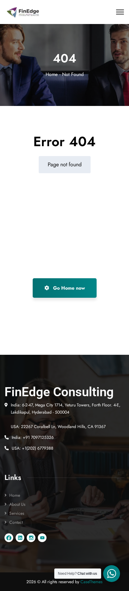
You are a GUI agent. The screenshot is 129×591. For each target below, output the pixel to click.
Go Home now (68, 288)
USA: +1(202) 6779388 (32, 448)
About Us (17, 504)
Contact (16, 522)
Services (16, 513)
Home (52, 74)
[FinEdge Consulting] (23, 12)
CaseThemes (91, 582)
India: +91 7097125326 (33, 437)
